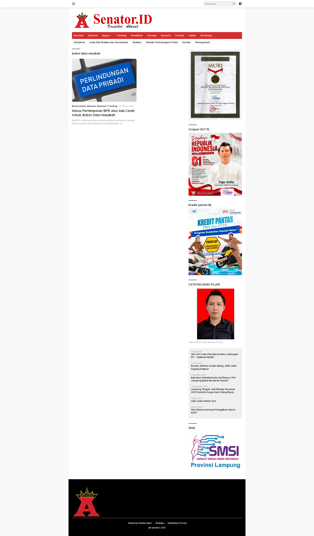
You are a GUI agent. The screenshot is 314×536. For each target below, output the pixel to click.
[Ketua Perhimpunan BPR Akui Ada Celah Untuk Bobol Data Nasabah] (104, 80)
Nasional (92, 35)
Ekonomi (166, 35)
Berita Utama (79, 106)
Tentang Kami (202, 42)
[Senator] (114, 19)
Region (106, 35)
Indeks (192, 35)
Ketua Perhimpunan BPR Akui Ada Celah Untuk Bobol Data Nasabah (103, 113)
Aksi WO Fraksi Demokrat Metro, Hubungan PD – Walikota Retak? (214, 356)
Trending (121, 35)
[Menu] (74, 4)
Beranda (78, 35)
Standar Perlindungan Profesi (162, 42)
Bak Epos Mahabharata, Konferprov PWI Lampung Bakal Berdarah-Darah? (213, 379)
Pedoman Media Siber (140, 523)
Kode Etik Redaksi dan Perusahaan (109, 42)
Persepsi (152, 35)
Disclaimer (79, 42)
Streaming (206, 35)
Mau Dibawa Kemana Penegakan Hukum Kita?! (213, 411)
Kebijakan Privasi (177, 523)
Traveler (179, 35)
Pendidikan (137, 35)
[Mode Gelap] (240, 4)
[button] (234, 3)
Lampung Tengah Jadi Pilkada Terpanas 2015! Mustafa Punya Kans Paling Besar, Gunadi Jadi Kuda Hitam (213, 391)
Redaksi (137, 42)
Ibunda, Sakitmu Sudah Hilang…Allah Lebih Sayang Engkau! (213, 367)
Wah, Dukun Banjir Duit (203, 401)
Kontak (186, 42)
